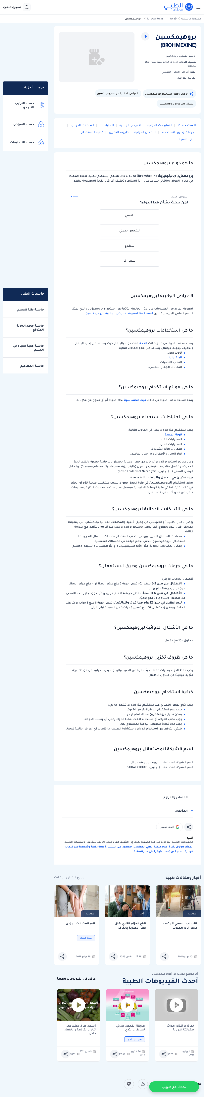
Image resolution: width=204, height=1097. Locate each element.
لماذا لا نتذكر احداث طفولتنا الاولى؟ (180, 1027)
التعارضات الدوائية (159, 125)
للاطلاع (129, 245)
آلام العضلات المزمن (80, 923)
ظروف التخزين (118, 132)
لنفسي (129, 215)
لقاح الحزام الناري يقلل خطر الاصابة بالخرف (130, 925)
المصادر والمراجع (175, 797)
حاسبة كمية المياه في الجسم (28, 348)
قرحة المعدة (173, 434)
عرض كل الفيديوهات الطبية (76, 979)
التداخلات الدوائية (82, 125)
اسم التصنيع (187, 139)
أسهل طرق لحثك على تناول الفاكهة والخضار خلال (80, 1027)
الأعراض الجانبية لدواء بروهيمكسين (118, 93)
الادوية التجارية (155, 18)
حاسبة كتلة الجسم (30, 309)
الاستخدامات (186, 125)
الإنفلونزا (175, 357)
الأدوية (174, 18)
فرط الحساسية (135, 400)
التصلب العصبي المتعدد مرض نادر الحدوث (180, 925)
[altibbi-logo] (179, 7)
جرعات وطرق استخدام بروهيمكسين (166, 94)
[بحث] (27, 7)
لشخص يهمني (129, 230)
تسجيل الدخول (12, 7)
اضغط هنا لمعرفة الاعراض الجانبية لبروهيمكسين (119, 313)
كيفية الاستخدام (91, 132)
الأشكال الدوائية (144, 132)
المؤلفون (181, 810)
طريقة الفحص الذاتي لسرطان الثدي (130, 1027)
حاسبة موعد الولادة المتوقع (30, 328)
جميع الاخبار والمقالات (69, 877)
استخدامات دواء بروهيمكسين (176, 103)
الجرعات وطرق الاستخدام (178, 132)
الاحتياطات (106, 125)
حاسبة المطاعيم (32, 366)
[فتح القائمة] (197, 7)
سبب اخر (129, 260)
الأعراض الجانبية (130, 125)
